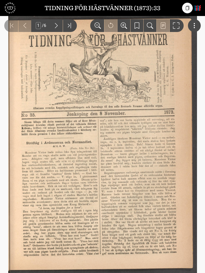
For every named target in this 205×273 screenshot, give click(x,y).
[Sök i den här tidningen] (150, 25)
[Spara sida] (137, 25)
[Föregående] (24, 25)
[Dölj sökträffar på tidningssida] (163, 25)
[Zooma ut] (97, 25)
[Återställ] (110, 25)
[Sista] (70, 25)
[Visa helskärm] (177, 25)
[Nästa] (56, 25)
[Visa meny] (194, 25)
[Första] (11, 25)
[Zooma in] (123, 25)
